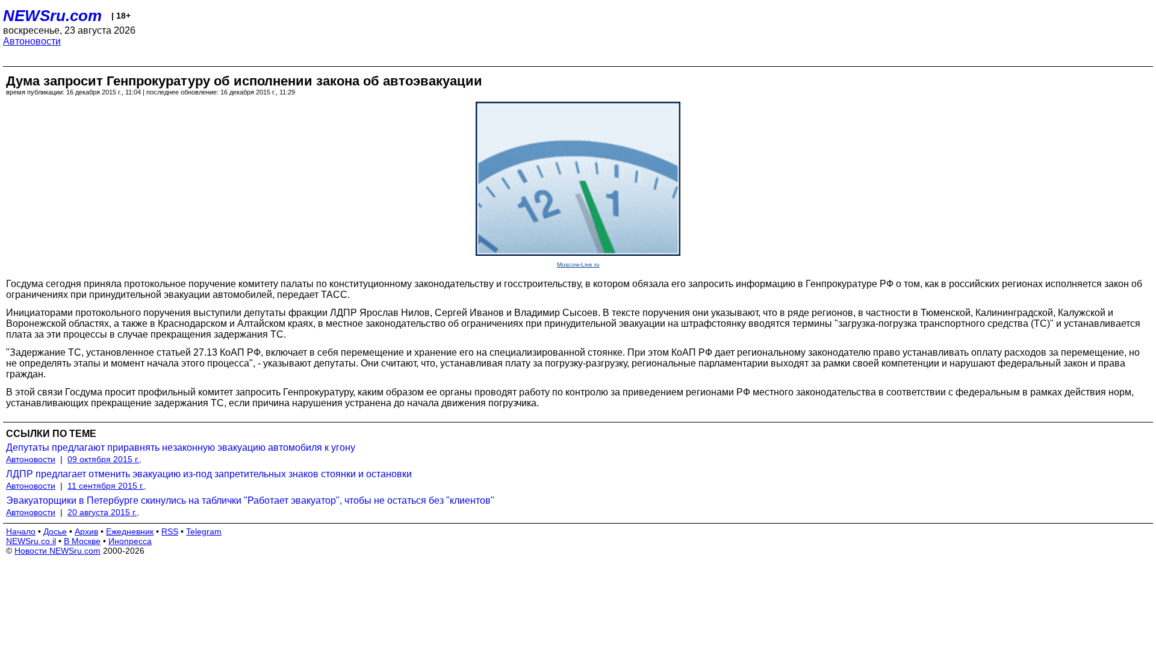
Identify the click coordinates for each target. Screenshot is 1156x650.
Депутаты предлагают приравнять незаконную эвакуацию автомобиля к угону (180, 447)
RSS (169, 531)
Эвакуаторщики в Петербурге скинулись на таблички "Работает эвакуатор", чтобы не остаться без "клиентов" (250, 500)
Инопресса (130, 541)
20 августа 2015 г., (103, 512)
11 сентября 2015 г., (106, 486)
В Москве (82, 541)
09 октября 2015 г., (104, 459)
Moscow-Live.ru (578, 264)
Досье (55, 531)
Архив (86, 531)
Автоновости (32, 41)
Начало (21, 531)
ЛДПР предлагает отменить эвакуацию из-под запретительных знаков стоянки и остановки (209, 474)
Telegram (204, 531)
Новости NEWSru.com (57, 551)
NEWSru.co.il (31, 541)
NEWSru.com (52, 16)
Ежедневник (130, 531)
